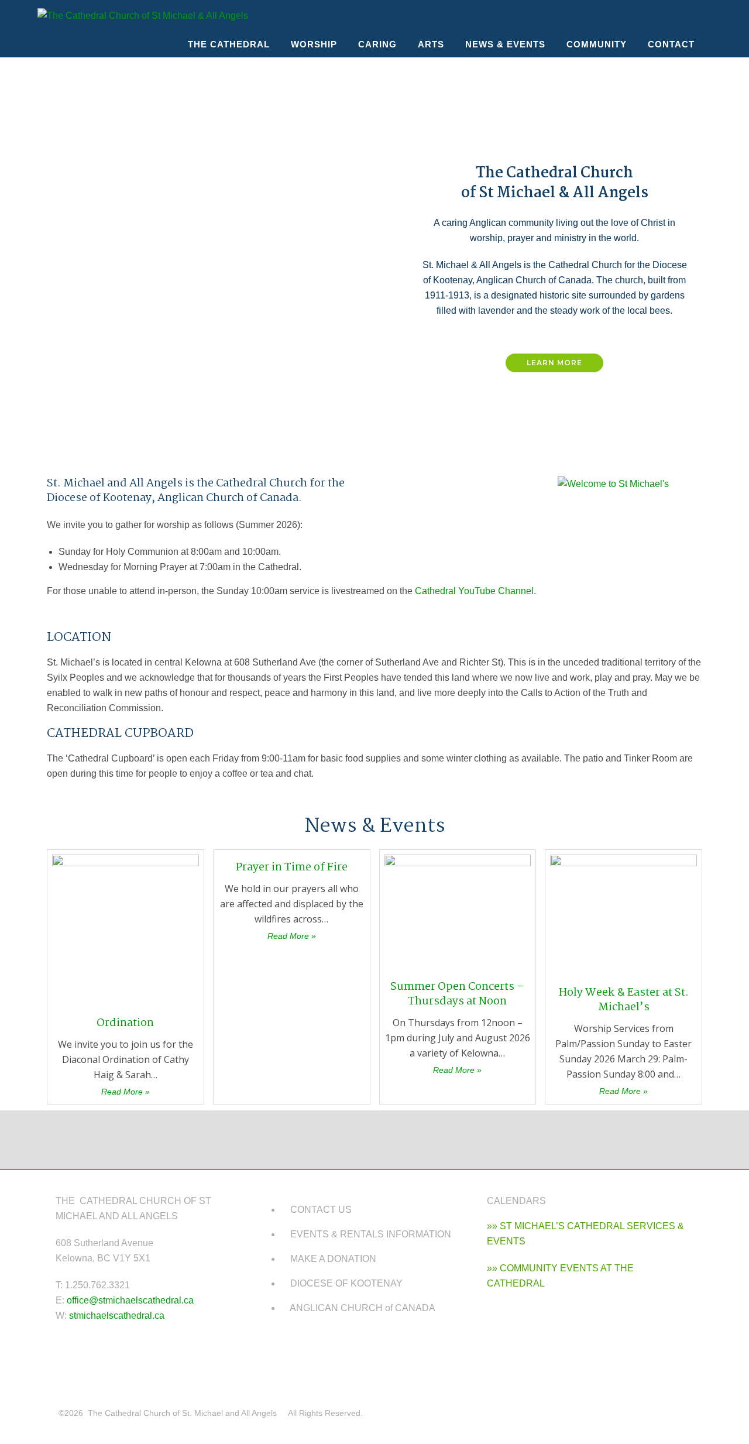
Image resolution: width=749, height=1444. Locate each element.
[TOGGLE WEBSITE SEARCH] (714, 44)
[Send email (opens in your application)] (701, 16)
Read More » (125, 1091)
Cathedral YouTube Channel (474, 591)
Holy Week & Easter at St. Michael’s (624, 1000)
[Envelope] (318, 1351)
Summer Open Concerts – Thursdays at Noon (457, 994)
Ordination (125, 1023)
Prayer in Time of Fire (292, 867)
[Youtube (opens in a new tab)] (679, 16)
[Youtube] (283, 1351)
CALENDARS (516, 1201)
